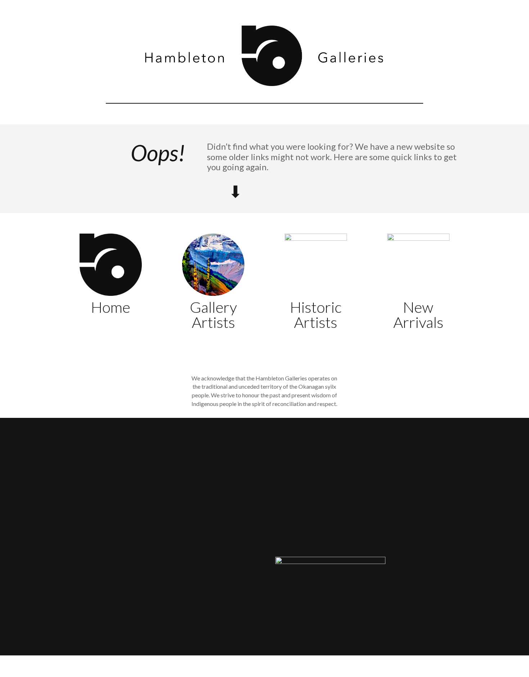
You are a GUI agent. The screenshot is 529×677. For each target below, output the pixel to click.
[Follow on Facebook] (371, 532)
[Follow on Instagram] (385, 532)
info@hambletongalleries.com (311, 531)
